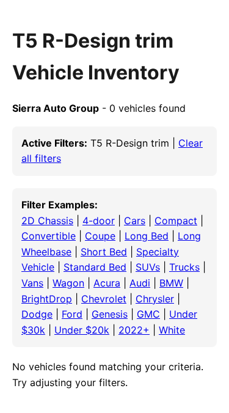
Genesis (110, 314)
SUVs (148, 267)
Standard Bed (95, 267)
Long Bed (147, 236)
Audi (139, 283)
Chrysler (155, 299)
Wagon (68, 283)
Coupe (100, 236)
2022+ (134, 330)
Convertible (48, 236)
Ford (72, 314)
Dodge (37, 314)
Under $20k (81, 330)
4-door (98, 220)
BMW (171, 283)
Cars (134, 220)
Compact (175, 220)
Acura (106, 283)
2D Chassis (47, 220)
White (172, 330)
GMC (148, 314)
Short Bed (104, 252)
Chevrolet (103, 299)
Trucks (184, 267)
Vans (32, 283)
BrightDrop (46, 299)
